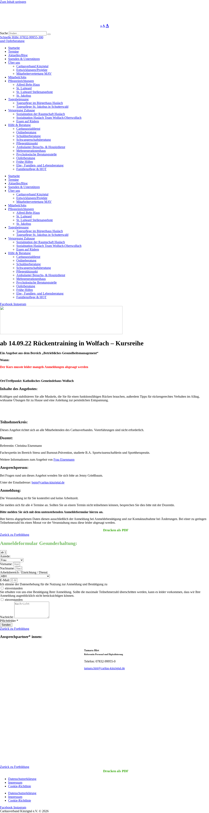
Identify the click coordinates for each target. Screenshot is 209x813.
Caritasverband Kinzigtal (32, 66)
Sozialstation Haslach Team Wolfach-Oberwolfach (48, 117)
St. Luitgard (24, 88)
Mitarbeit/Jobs (17, 77)
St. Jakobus (23, 95)
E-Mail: (5, 580)
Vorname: (6, 564)
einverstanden (14, 588)
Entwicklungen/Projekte (31, 70)
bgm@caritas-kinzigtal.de (48, 482)
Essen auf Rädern (27, 121)
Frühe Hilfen (24, 161)
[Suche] (49, 34)
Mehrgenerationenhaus (31, 150)
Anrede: (5, 556)
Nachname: (8, 568)
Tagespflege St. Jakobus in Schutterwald (42, 106)
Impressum (15, 782)
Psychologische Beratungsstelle (36, 154)
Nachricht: (7, 617)
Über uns (14, 62)
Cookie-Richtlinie (19, 786)
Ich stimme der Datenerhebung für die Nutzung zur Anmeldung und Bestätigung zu (53, 584)
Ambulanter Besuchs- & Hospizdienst (40, 147)
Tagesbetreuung (18, 99)
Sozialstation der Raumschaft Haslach (40, 114)
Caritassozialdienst (28, 128)
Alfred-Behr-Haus (28, 84)
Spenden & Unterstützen (24, 59)
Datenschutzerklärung (22, 779)
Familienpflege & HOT (31, 169)
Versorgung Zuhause (21, 110)
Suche (4, 33)
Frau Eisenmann (63, 459)
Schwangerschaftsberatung (33, 139)
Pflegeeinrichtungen (21, 81)
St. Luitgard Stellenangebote (34, 92)
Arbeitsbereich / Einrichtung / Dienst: (24, 572)
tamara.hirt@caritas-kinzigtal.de (104, 668)
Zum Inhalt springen (13, 1)
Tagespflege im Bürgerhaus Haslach (39, 103)
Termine (13, 51)
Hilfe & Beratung (19, 125)
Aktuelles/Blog (18, 55)
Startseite (14, 48)
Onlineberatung (26, 132)
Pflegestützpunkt (27, 143)
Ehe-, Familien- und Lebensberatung (39, 165)
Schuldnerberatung (28, 136)
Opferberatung (25, 158)
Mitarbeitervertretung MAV (34, 73)
